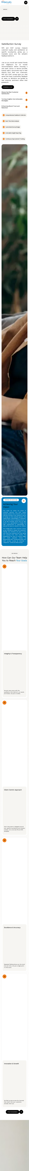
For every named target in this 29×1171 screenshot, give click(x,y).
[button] (26, 2)
